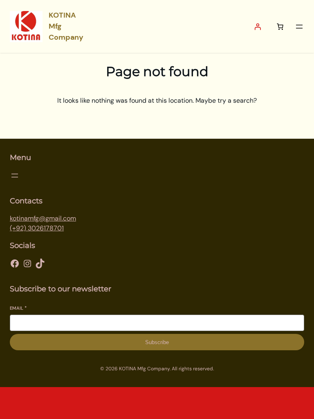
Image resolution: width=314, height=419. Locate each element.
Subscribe (157, 342)
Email (18, 308)
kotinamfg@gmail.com (43, 218)
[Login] (257, 26)
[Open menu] (299, 27)
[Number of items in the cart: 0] (280, 26)
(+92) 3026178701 (37, 228)
